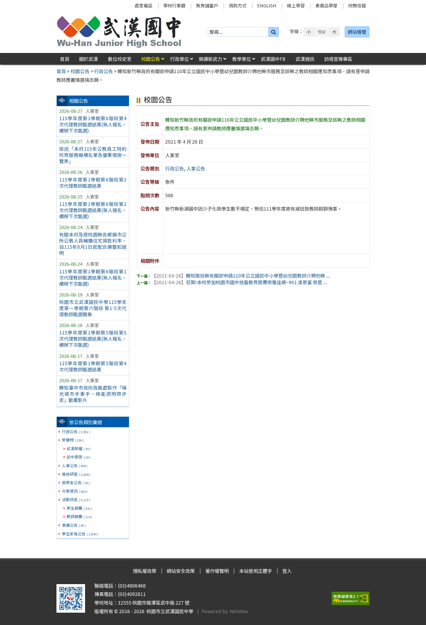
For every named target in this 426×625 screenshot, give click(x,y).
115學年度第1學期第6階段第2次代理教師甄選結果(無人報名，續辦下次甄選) (92, 210)
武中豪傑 (78, 457)
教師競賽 (79, 516)
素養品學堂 (326, 5)
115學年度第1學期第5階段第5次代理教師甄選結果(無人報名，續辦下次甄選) (92, 338)
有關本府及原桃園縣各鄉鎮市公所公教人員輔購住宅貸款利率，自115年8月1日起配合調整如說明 (92, 243)
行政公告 (76, 431)
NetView (239, 611)
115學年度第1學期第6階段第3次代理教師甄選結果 (92, 182)
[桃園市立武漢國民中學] (119, 32)
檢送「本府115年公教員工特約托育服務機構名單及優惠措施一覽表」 (92, 154)
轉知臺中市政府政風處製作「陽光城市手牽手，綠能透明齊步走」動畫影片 (92, 393)
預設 (322, 32)
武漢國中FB (273, 58)
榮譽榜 (73, 440)
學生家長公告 (80, 534)
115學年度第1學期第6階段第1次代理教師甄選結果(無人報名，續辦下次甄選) (92, 277)
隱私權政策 (144, 570)
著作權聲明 (217, 570)
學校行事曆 (174, 5)
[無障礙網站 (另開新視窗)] (351, 598)
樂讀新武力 (210, 58)
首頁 (64, 58)
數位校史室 (119, 58)
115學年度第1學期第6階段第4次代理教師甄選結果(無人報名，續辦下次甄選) (92, 124)
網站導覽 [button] (357, 31)
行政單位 (179, 58)
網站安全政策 (181, 570)
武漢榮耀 (78, 448)
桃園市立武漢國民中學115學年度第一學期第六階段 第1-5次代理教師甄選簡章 (92, 308)
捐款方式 (238, 5)
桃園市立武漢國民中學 (168, 611)
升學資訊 (75, 491)
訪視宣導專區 (338, 58)
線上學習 (296, 5)
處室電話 (143, 5)
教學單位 (241, 58)
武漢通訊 (305, 58)
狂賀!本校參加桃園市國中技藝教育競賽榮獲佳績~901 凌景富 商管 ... (239, 282)
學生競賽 (79, 508)
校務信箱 (357, 5)
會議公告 (74, 525)
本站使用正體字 (255, 570)
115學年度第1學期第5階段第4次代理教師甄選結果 (92, 366)
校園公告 (150, 58)
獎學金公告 (76, 482)
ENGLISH (266, 5)
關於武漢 (88, 58)
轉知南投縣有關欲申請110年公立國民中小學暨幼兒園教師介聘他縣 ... (240, 275)
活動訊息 (76, 499)
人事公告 (75, 465)
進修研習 (76, 474)
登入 (287, 570)
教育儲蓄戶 (207, 5)
